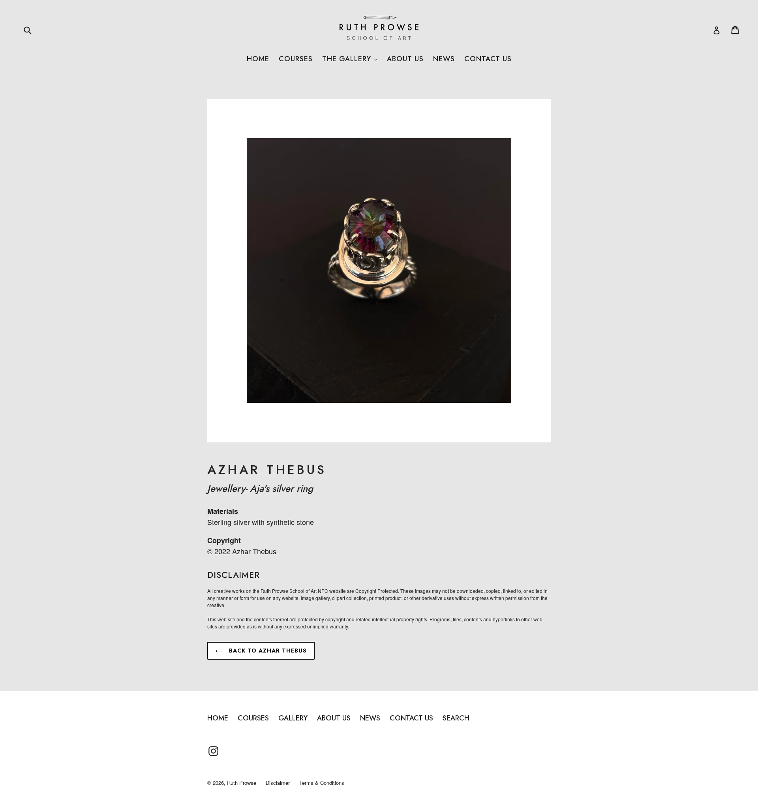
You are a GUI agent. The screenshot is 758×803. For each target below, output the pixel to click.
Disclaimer (278, 782)
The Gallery (349, 59)
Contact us (488, 59)
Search (456, 718)
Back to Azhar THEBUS (267, 650)
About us (405, 59)
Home (258, 59)
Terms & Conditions (321, 782)
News (444, 59)
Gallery (293, 718)
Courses (296, 59)
